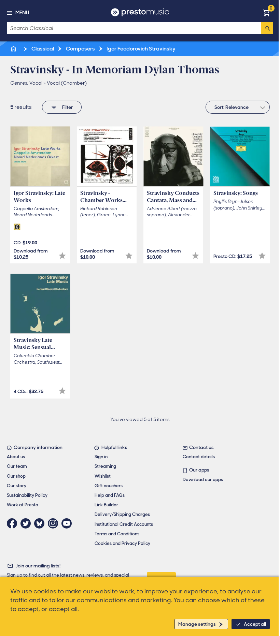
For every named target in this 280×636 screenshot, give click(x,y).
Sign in (101, 457)
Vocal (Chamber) (67, 83)
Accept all (255, 624)
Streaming (105, 466)
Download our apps (203, 479)
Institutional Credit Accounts (124, 524)
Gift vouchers (109, 486)
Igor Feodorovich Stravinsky (141, 48)
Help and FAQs (110, 495)
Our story (16, 486)
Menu (22, 12)
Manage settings (197, 624)
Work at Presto (22, 505)
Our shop (16, 476)
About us (16, 457)
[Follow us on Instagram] (54, 523)
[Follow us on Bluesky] (41, 523)
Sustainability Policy (27, 495)
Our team (17, 466)
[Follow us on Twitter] (27, 523)
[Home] (14, 48)
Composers (80, 48)
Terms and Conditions (117, 534)
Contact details (199, 457)
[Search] (267, 28)
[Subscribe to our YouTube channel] (68, 523)
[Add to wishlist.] (62, 255)
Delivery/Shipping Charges (122, 514)
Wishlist (103, 476)
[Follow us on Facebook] (13, 523)
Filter (67, 107)
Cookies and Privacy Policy (122, 543)
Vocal (35, 83)
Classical (42, 48)
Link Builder (106, 505)
